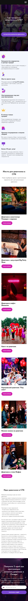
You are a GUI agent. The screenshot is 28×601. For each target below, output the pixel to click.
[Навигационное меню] (26, 2)
